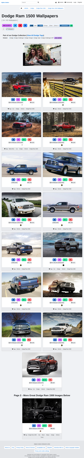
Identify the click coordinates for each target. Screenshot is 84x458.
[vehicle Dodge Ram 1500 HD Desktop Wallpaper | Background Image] (62, 136)
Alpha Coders (5, 2)
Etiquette (49, 447)
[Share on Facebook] (25, 25)
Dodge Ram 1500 (41, 8)
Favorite (8, 25)
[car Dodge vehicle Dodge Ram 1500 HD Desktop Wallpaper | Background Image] (62, 256)
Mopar (47, 434)
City (39, 434)
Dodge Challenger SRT (47, 38)
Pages (46, 25)
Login (74, 2)
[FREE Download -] (13, 139)
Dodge (32, 8)
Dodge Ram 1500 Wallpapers (55, 8)
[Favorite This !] (18, 139)
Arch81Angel (67, 145)
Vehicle (26, 8)
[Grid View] (31, 25)
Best (51, 25)
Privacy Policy (20, 447)
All (3, 29)
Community (69, 2)
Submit (61, 2)
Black (43, 434)
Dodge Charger (28, 38)
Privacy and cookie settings (42, 451)
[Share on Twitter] (15, 25)
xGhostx (26, 105)
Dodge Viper (37, 38)
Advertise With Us (58, 447)
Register (80, 2)
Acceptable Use (41, 447)
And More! (58, 38)
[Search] (38, 2)
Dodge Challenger (19, 38)
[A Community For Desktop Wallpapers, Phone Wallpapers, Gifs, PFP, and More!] (21, 8)
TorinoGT (67, 105)
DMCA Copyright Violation (72, 447)
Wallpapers (10, 29)
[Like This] (24, 339)
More (56, 25)
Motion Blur (11, 148)
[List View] (35, 25)
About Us (7, 447)
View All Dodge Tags (35, 35)
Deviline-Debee (46, 431)
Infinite (40, 25)
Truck (42, 437)
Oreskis (67, 265)
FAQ (13, 447)
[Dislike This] (30, 139)
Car (13, 108)
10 (24, 99)
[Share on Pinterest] (20, 25)
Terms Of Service (30, 447)
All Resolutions (64, 25)
